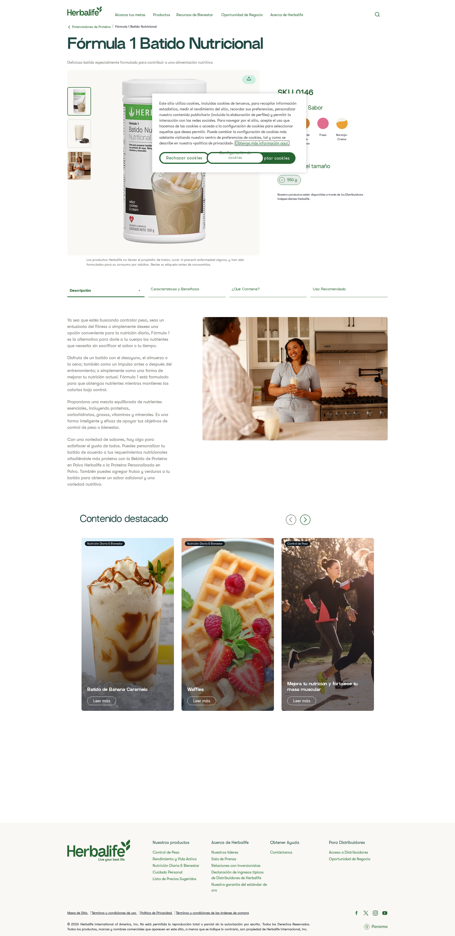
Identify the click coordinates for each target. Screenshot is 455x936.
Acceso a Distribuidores (348, 852)
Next (305, 519)
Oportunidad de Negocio (242, 15)
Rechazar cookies (184, 158)
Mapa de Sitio (77, 913)
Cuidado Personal (167, 872)
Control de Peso (166, 852)
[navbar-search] (377, 14)
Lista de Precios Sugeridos (174, 879)
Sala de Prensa (223, 859)
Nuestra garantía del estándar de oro (239, 887)
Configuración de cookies (235, 156)
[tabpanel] (227, 402)
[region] (229, 133)
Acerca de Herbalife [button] (286, 15)
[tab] (79, 101)
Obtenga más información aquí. (262, 143)
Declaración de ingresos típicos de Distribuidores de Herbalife (237, 875)
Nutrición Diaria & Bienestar (176, 866)
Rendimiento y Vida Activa (174, 859)
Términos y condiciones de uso (114, 913)
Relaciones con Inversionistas (235, 866)
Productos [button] (161, 15)
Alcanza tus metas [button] (130, 15)
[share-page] (249, 79)
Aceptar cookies (273, 158)
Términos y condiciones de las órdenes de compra (212, 913)
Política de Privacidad (156, 913)
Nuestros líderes (224, 852)
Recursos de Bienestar (194, 15)
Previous (291, 519)
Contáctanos (281, 852)
